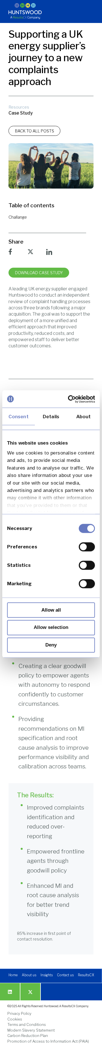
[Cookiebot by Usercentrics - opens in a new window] (71, 399)
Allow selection (51, 627)
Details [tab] (51, 416)
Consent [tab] (18, 416)
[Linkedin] (10, 992)
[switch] (87, 546)
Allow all (51, 609)
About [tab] (83, 416)
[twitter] (30, 992)
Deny (51, 645)
